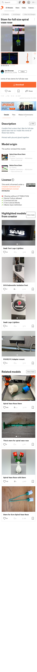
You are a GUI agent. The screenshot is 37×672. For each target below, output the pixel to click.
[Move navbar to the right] (35, 8)
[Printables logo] (2, 8)
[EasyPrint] (19, 2)
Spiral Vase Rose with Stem (14, 477)
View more (31, 215)
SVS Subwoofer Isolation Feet (15, 285)
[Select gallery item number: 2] (18, 436)
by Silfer (12, 156)
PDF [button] (33, 124)
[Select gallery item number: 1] (15, 399)
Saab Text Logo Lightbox (13, 248)
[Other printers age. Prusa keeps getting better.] (18, 106)
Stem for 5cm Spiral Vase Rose (16, 515)
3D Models (6, 14)
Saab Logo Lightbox (11, 322)
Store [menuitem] (17, 8)
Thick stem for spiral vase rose (16, 441)
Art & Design (16, 14)
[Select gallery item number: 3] (18, 399)
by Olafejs (12, 167)
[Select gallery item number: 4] (20, 399)
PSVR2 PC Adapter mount (13, 359)
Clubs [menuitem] (24, 8)
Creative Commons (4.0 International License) (11, 189)
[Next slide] (34, 58)
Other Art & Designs (29, 14)
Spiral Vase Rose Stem (12, 404)
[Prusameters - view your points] (23, 2)
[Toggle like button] (4, 252)
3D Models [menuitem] (9, 8)
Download (20, 85)
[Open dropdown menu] (34, 19)
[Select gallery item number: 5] (21, 399)
